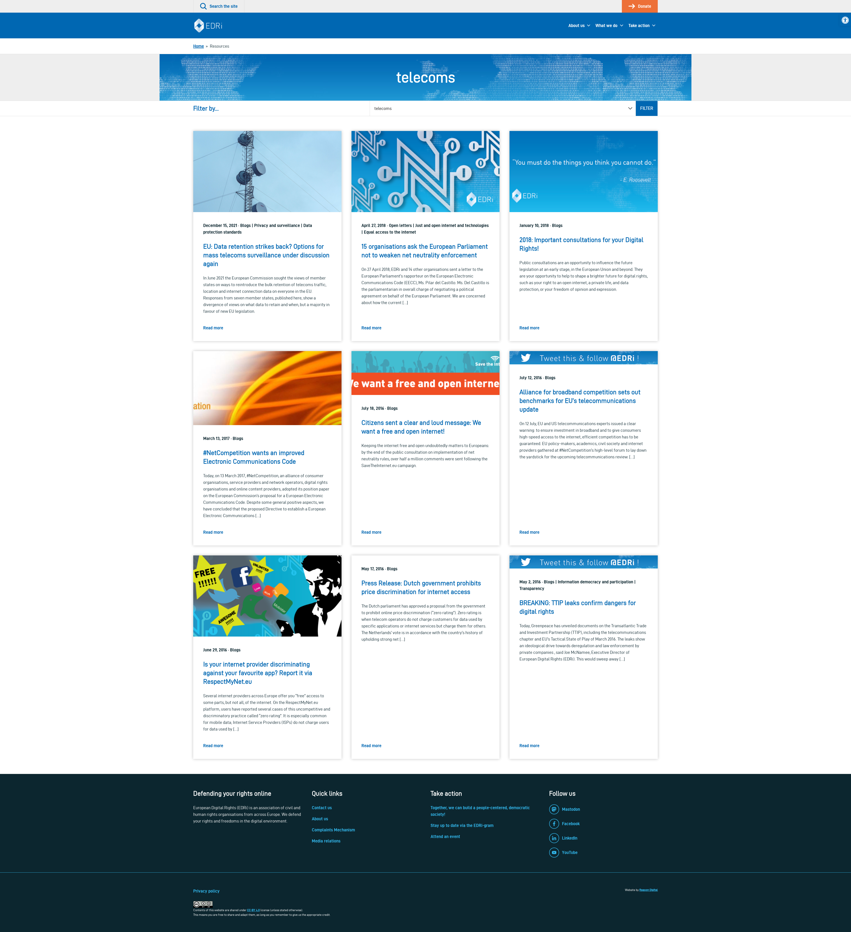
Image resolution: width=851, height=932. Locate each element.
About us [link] (576, 25)
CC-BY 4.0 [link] (253, 910)
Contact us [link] (322, 807)
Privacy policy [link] (206, 891)
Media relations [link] (326, 840)
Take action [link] (639, 25)
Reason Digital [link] (648, 890)
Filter (646, 108)
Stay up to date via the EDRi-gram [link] (462, 825)
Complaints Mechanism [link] (333, 829)
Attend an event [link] (445, 836)
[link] (845, 20)
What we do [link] (606, 25)
